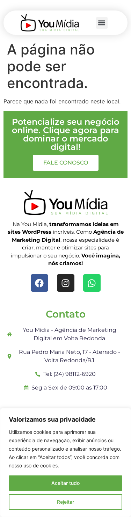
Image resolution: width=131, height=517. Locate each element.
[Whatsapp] (92, 283)
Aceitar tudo (65, 483)
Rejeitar (65, 502)
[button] (102, 23)
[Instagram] (65, 283)
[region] (65, 462)
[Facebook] (39, 283)
